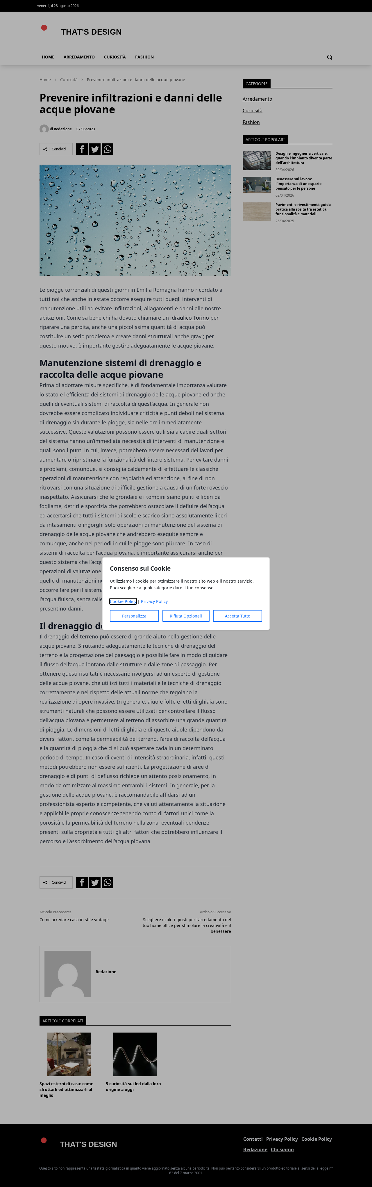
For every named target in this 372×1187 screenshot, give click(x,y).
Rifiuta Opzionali (186, 616)
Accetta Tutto (237, 616)
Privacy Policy (154, 601)
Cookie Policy (123, 601)
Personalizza (134, 616)
